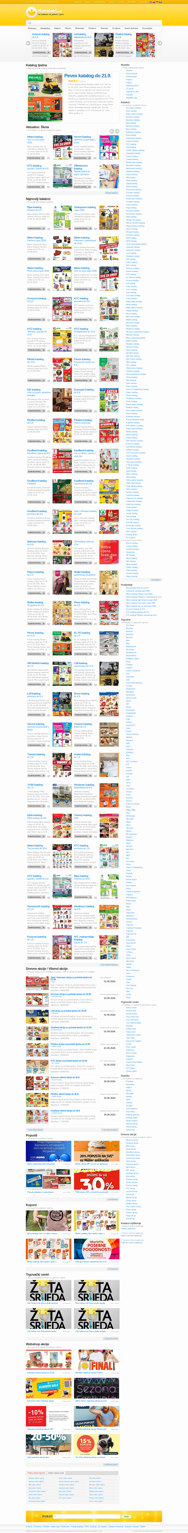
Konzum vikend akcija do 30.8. (65, 1077)
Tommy (129, 922)
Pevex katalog (82, 359)
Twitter (142, 1527)
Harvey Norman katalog (135, 223)
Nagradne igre (131, 98)
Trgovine (132, 2)
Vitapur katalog (132, 510)
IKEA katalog (131, 241)
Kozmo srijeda (131, 1185)
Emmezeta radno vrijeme (37, 1501)
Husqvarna (130, 552)
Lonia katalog (131, 298)
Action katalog (82, 754)
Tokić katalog (131, 489)
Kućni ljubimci (131, 28)
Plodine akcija (56, 1046)
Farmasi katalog (132, 196)
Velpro (128, 967)
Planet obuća (131, 879)
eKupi (128, 707)
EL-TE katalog (82, 632)
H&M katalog (131, 217)
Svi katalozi (130, 538)
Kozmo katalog (132, 271)
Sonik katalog (131, 468)
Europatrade (131, 713)
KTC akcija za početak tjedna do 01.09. (69, 1060)
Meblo (128, 822)
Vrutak (128, 979)
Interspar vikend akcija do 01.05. (41, 1373)
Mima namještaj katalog (135, 338)
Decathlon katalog (133, 165)
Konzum (129, 798)
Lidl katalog (80, 34)
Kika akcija (130, 1176)
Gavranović (130, 725)
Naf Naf (129, 846)
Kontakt (46, 1527)
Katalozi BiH (160, 2)
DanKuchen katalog (134, 162)
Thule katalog (131, 570)
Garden (129, 722)
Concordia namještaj (134, 683)
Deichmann (130, 695)
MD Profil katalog (133, 317)
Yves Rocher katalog (134, 528)
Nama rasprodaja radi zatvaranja (41, 1164)
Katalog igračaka (132, 1115)
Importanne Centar (133, 1035)
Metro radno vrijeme (96, 1488)
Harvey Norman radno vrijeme (69, 1481)
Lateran (129, 771)
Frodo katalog (131, 205)
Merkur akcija (131, 1197)
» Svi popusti (112, 1199)
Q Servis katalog (132, 444)
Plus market (131, 886)
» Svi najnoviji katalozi (109, 965)
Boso (128, 662)
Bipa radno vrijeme (35, 1488)
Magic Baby (131, 810)
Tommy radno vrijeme (96, 1498)
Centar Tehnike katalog (135, 150)
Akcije (87, 2)
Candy (128, 994)
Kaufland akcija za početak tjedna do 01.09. (71, 1027)
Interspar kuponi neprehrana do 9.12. (91, 1262)
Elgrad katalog (131, 184)
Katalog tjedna (131, 535)
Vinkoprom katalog (85, 207)
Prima (128, 889)
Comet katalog (132, 156)
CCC (128, 674)
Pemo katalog (131, 386)
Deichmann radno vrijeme (37, 1491)
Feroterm (129, 716)
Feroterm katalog (133, 202)
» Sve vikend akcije (35, 1130)
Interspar (129, 749)
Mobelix (129, 837)
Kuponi (121, 2)
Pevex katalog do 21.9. (87, 75)
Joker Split (130, 1038)
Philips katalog (132, 567)
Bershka (129, 637)
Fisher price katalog (134, 199)
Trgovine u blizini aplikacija (131, 1243)
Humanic (129, 740)
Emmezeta (130, 710)
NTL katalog (131, 365)
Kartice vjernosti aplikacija (131, 1236)
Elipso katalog (131, 187)
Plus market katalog (134, 410)
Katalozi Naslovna (30, 23)
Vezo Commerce (132, 970)
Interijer (129, 1096)
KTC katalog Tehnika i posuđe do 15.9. (141, 615)
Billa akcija (130, 1146)
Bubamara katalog (133, 132)
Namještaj (45, 28)
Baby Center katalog (134, 114)
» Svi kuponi (112, 1269)
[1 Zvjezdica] (69, 81)
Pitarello (129, 873)
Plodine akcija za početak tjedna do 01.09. (70, 1044)
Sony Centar (131, 949)
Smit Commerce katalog (135, 453)
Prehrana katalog (133, 417)
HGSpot (129, 737)
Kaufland (129, 752)
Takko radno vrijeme (96, 1494)
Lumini (128, 1044)
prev (29, 45)
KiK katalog (33, 389)
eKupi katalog (131, 180)
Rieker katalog (131, 435)
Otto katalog (131, 380)
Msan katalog (131, 564)
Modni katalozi (132, 1121)
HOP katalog (131, 238)
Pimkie (129, 876)
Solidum (129, 1059)
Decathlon (130, 692)
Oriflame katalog (132, 371)
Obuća (68, 28)
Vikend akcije (99, 2)
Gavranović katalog (38, 906)
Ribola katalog (35, 359)
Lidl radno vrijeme (95, 1481)
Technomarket (131, 919)
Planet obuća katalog (134, 404)
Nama (128, 843)
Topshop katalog (132, 495)
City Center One (132, 1017)
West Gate (130, 1065)
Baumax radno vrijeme (36, 1481)
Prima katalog (131, 413)
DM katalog (130, 177)
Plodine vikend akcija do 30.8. (65, 1094)
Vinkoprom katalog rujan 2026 (138, 591)
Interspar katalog (132, 247)
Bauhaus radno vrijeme (36, 1478)
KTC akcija (55, 1063)
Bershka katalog (132, 126)
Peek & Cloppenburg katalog (137, 389)
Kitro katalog (131, 265)
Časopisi (129, 95)
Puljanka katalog (132, 423)
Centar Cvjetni (131, 1014)
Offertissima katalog (81, 167)
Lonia (128, 795)
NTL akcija (130, 1170)
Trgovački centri (132, 92)
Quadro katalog (132, 573)
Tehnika (104, 28)
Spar (53, 982)
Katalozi (77, 2)
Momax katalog (132, 347)
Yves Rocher (131, 985)
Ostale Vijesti (131, 1071)
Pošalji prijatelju (77, 1527)
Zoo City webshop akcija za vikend (90, 1457)
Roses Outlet (131, 1053)
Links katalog (131, 286)
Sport (128, 1100)
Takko (128, 910)
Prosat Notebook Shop (135, 420)
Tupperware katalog (134, 501)
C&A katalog (131, 147)
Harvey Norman (132, 734)
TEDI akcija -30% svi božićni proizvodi (91, 1192)
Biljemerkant (131, 646)
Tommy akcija (131, 1213)
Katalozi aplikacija (128, 1229)
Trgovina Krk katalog (134, 498)
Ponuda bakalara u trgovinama (40, 1192)
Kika (128, 755)
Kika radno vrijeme (65, 1491)
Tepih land (130, 913)
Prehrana (32, 28)
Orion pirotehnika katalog (136, 374)
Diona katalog (131, 174)
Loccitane (130, 789)
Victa (128, 973)
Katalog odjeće (132, 1118)
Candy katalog (131, 546)
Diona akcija (131, 1149)
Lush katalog (131, 292)
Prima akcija (131, 1210)
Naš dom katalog (133, 356)
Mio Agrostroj (131, 834)
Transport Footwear (133, 928)
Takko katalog (131, 474)
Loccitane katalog (133, 295)
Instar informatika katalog (136, 244)
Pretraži (47, 1516)
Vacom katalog (82, 136)
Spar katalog (131, 471)
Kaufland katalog (37, 450)
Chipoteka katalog (133, 153)
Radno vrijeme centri (56, 1473)
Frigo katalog (131, 208)
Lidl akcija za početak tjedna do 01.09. (69, 1011)
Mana (128, 807)
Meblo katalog (131, 320)
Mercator (129, 828)
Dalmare (129, 1026)
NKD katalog (131, 362)
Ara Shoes (130, 625)
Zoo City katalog (132, 519)
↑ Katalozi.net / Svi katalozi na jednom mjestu (147, 1531)
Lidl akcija (55, 1013)
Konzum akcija (57, 996)
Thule (128, 997)
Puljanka (129, 895)
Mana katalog (131, 305)
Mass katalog (131, 314)
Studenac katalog (84, 784)
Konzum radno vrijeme (66, 1494)
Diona (128, 701)
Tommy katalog (83, 723)
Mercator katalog (132, 323)
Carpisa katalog (132, 141)
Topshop (129, 925)
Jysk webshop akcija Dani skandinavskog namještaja (38, 1458)
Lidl (127, 777)
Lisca (128, 783)
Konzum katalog (40, 34)
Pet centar (130, 861)
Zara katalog (131, 516)
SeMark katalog (132, 450)
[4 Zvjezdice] (76, 81)
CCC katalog (131, 144)
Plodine (129, 882)
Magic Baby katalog (134, 302)
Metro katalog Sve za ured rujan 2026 (141, 606)
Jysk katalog (131, 253)
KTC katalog (34, 165)
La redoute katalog (133, 277)
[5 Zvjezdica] (79, 81)
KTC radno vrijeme (65, 1498)
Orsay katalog (131, 377)
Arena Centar (131, 1008)
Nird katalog (131, 561)
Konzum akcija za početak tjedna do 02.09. (71, 994)
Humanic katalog (132, 235)
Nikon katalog (131, 558)
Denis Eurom (131, 698)
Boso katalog (81, 693)
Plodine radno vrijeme (96, 1491)
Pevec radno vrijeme (96, 1501)
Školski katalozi (111, 193)
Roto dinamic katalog (134, 441)
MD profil (129, 819)
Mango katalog (132, 311)
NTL (127, 858)
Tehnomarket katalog (134, 480)
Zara (128, 982)
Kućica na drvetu (133, 804)
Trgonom (129, 931)
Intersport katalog (133, 250)
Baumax (129, 631)
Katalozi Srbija (157, 2)
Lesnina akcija (131, 1191)
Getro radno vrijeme (65, 1478)
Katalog (93, 1527)
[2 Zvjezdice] (72, 81)
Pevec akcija (131, 1200)
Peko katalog (131, 383)
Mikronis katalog (132, 335)
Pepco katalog (35, 572)
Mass (128, 813)
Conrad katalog (132, 159)
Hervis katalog (131, 229)
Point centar (131, 1047)
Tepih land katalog (133, 483)
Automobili (130, 1130)
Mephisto (129, 840)
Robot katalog (131, 438)
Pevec (128, 870)
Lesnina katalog (132, 280)
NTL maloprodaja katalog (84, 938)
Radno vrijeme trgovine (36, 1473)
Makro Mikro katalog (134, 308)
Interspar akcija (132, 1164)
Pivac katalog (81, 602)
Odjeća (57, 28)
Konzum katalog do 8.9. (135, 609)
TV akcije (143, 2)
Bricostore (130, 649)
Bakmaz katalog (36, 541)
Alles (128, 991)
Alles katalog (131, 531)
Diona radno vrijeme (35, 1494)
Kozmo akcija (131, 1182)
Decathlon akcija (132, 1152)
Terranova (130, 916)
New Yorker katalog (133, 359)
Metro (128, 825)
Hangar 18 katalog (133, 220)
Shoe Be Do (131, 943)
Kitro (128, 758)
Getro (128, 728)
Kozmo (129, 792)
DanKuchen (130, 689)
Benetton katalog (133, 120)
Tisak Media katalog (134, 486)
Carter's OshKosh (133, 671)
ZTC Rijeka (130, 1068)
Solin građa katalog (133, 462)
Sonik (128, 955)
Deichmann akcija (133, 1155)
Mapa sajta (55, 1527)
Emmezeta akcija (133, 1158)
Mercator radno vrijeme (97, 1485)
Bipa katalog (34, 207)
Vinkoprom (130, 976)
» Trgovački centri (110, 1339)
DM (127, 704)
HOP (128, 743)
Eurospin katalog (84, 389)
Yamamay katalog (133, 525)
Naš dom (129, 849)
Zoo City (129, 988)
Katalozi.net (48, 1531)
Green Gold (130, 1032)
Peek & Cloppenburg (134, 867)
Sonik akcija (131, 1216)
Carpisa (129, 668)
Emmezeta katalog (133, 190)
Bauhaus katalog (132, 117)
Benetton (129, 634)
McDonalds (130, 816)
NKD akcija (130, 1167)
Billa (128, 640)
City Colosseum (132, 1020)
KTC (128, 764)
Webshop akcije (132, 86)
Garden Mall (131, 1029)
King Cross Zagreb (133, 1041)
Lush (128, 786)
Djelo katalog (34, 815)
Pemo (128, 864)
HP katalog (130, 555)
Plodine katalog (123, 34)
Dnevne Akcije (131, 1124)
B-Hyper (129, 665)
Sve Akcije (130, 1219)
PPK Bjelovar (131, 898)
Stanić (128, 946)
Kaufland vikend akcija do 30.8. (65, 1110)
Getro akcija (131, 1161)
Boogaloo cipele (132, 659)
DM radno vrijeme (34, 1498)
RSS (87, 1527)
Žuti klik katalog (132, 522)
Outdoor (92, 28)
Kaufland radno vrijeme (66, 1488)
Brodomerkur (131, 656)
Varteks (129, 964)
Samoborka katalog (133, 447)
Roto (128, 907)
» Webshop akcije (110, 1465)
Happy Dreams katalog (135, 226)
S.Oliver (129, 952)
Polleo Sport (131, 901)
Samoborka (130, 940)
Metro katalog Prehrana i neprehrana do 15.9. (144, 597)
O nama (29, 1527)
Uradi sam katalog (133, 504)
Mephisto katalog (133, 329)
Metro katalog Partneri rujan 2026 (139, 594)
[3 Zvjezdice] (74, 81)
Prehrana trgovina (133, 892)
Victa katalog (131, 507)
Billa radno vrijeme (35, 1485)
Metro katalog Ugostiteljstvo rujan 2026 (141, 600)
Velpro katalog (131, 576)
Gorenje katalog (132, 549)
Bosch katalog (131, 543)
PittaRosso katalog (133, 398)
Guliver (129, 731)
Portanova (130, 1050)
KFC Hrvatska (131, 761)
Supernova (130, 1056)
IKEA (128, 746)
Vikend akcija (131, 1127)
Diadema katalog (132, 171)
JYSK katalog (35, 784)
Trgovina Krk (131, 934)
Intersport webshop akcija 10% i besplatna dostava (41, 1430)
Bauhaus (129, 628)
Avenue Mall (131, 1011)
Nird (127, 852)
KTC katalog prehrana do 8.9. (137, 612)
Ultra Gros (130, 961)
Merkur (129, 831)
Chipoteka (130, 677)
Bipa (128, 643)
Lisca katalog (131, 289)
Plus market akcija (133, 1207)
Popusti (111, 2)
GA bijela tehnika (133, 211)
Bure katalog (131, 135)
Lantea (128, 767)
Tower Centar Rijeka (134, 1062)
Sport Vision (131, 958)
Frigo (128, 719)
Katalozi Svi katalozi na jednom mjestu (45, 12)
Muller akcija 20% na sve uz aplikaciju (91, 1164)
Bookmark (65, 1527)
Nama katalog (131, 350)
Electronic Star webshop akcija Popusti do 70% (40, 1402)
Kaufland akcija (57, 1030)
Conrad (129, 686)
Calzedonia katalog (133, 138)
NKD (128, 855)
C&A (128, 680)
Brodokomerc (131, 653)
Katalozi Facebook (116, 1527)
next (159, 45)
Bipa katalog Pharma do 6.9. (137, 588)
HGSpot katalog (132, 232)
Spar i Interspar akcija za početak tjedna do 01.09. (71, 978)
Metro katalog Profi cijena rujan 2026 (140, 603)
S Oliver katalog (132, 465)
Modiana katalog (132, 344)
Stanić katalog (131, 456)
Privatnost (38, 1527)
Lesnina (129, 774)
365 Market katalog (38, 663)
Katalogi (154, 2)
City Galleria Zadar (133, 1023)
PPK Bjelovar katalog (134, 426)
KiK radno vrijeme (95, 1478)
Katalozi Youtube (132, 1527)
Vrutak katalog (132, 513)
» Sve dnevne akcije (109, 1130)
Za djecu (116, 28)
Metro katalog (35, 136)
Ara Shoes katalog (133, 108)
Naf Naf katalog (132, 353)
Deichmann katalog (133, 168)
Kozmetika (147, 28)
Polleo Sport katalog (134, 429)
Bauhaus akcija (132, 1143)
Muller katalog (82, 572)
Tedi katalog (131, 477)
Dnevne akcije (131, 73)
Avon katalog (131, 111)
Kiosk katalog (131, 262)
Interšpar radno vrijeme (66, 1485)
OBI (127, 937)
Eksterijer (79, 28)
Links (128, 780)
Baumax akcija (132, 1140)
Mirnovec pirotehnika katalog (137, 332)
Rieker (128, 904)
